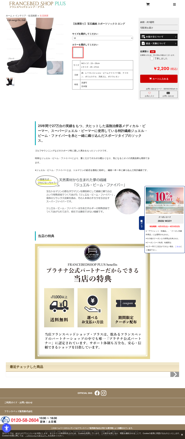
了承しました (161, 58)
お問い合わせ (168, 96)
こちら (177, 246)
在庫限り (144, 51)
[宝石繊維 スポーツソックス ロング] (34, 46)
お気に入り (149, 96)
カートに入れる (160, 78)
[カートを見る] (148, 4)
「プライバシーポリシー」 (36, 436)
